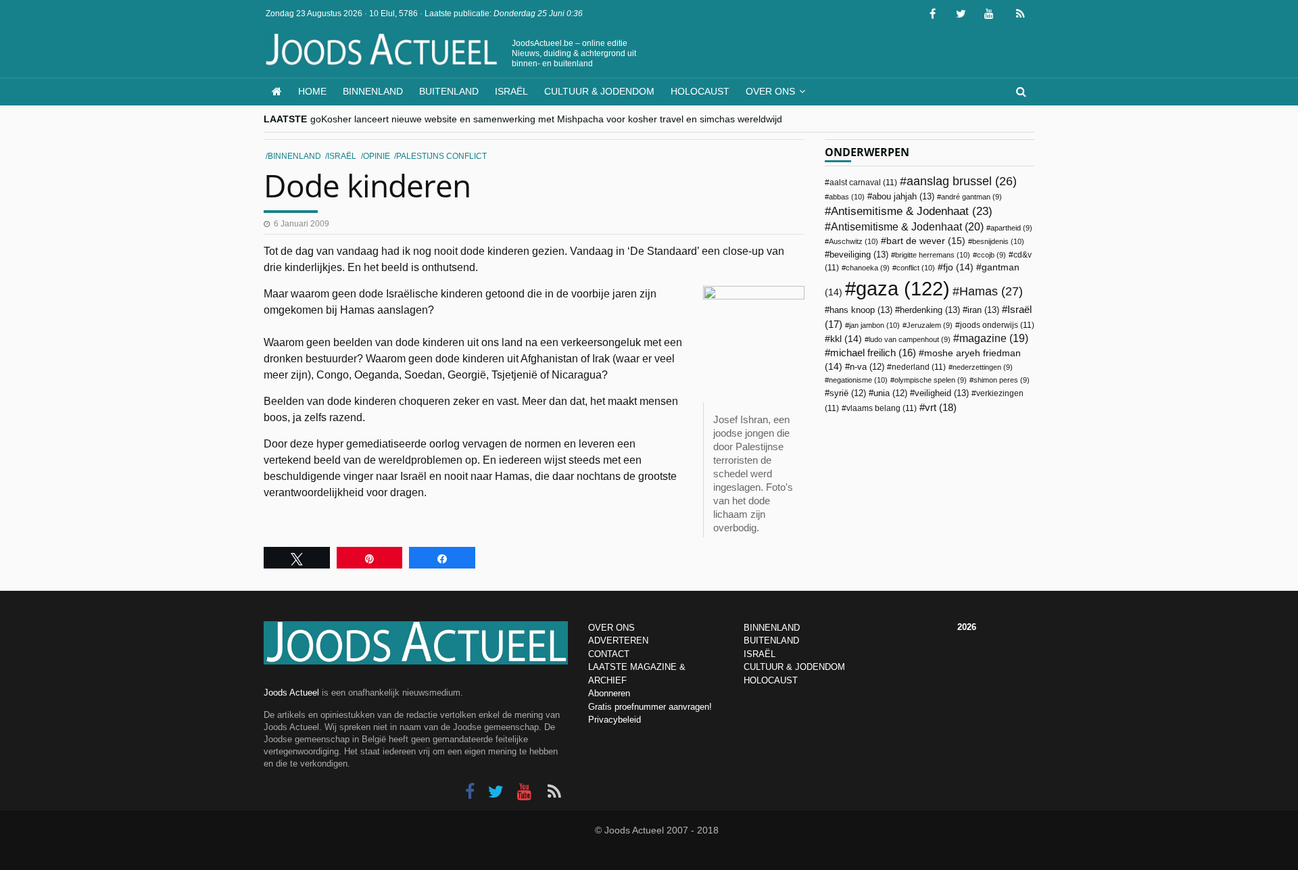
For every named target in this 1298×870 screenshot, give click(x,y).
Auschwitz (853, 241)
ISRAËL (759, 654)
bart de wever (925, 240)
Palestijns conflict (441, 156)
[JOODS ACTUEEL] (277, 91)
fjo (958, 267)
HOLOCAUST (771, 680)
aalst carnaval (863, 182)
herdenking (930, 310)
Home (312, 91)
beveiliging (859, 254)
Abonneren (609, 693)
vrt (941, 407)
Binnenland (373, 91)
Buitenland (449, 91)
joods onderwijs (997, 325)
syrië (848, 393)
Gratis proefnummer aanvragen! (650, 707)
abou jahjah (903, 196)
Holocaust (700, 91)
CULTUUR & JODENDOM (794, 667)
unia (890, 393)
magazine (993, 338)
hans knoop (861, 310)
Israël (511, 91)
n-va (867, 367)
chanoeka (868, 268)
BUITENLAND (771, 640)
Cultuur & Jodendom (599, 91)
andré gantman (971, 197)
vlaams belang (881, 408)
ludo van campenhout (910, 339)
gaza (903, 288)
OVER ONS (611, 628)
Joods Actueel (291, 692)
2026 (966, 627)
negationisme (858, 380)
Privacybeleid (614, 720)
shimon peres (1002, 380)
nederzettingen (983, 367)
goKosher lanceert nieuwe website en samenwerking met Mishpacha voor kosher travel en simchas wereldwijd (546, 119)
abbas (847, 197)
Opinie (376, 156)
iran (983, 310)
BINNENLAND (772, 628)
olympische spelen (930, 380)
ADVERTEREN (618, 640)
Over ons (770, 91)
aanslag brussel (962, 181)
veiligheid (942, 393)
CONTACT (608, 654)
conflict (915, 268)
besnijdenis (998, 241)
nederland (919, 367)
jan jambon (874, 325)
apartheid (1011, 228)
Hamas (991, 291)
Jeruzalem (930, 325)
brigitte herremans (932, 255)
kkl (846, 339)
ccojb (991, 255)
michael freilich (873, 352)
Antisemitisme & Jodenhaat (911, 211)
